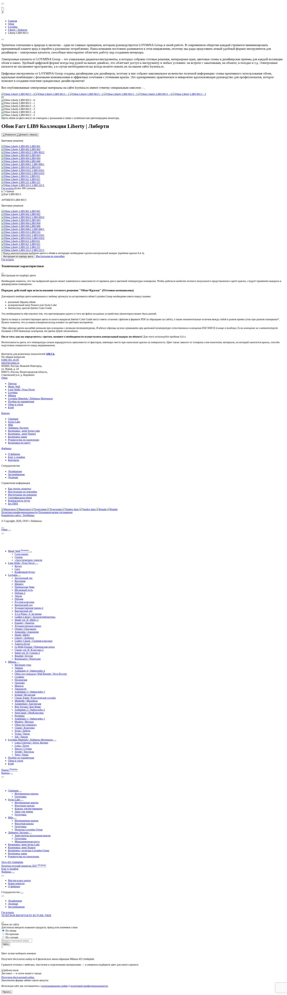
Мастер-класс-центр (19, 880)
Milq (10, 424)
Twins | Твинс (22, 733)
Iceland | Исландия (25, 694)
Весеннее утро (23, 664)
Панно (9, 770)
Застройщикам (16, 474)
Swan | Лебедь (22, 730)
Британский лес (24, 611)
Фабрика (6, 448)
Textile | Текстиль (24, 751)
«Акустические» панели (28, 560)
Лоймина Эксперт (18, 427)
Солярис (19, 676)
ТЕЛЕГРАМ (8, 915)
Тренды (12, 383)
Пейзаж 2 (20, 593)
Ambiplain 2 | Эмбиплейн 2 (30, 709)
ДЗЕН (47, 915)
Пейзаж (19, 599)
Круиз (18, 566)
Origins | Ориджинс (25, 629)
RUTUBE (38, 915)
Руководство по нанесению (23, 439)
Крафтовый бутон (25, 572)
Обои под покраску (26, 724)
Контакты (13, 460)
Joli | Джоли (21, 736)
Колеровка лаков (17, 436)
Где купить (7, 912)
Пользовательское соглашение (55, 512)
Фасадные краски (25, 805)
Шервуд (19, 584)
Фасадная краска (24, 823)
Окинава (20, 682)
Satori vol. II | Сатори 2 (27, 652)
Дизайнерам (15, 471)
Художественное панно (28, 626)
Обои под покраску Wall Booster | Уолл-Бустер (41, 673)
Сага (17, 569)
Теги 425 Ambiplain (12, 862)
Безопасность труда (19, 500)
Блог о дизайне (16, 457)
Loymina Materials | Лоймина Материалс (30, 398)
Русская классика (24, 602)
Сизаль (19, 557)
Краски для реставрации (28, 808)
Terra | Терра (21, 754)
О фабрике (14, 454)
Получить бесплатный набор (18, 977)
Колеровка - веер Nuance (22, 433)
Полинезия (21, 679)
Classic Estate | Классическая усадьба (35, 697)
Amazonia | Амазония (27, 632)
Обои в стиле (15, 404)
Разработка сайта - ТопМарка (17, 515)
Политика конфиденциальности (19, 512)
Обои (4, 377)
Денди (18, 596)
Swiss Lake (14, 421)
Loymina (12, 392)
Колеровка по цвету (19, 442)
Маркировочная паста (27, 841)
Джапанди (20, 688)
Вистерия (20, 581)
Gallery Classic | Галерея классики (33, 640)
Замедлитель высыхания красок (33, 835)
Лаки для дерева (24, 811)
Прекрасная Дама (24, 587)
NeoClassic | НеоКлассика (29, 712)
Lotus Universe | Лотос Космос (31, 742)
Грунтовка (20, 796)
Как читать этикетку (19, 488)
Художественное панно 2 (29, 608)
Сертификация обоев (20, 497)
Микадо (19, 685)
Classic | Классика (25, 727)
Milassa (12, 395)
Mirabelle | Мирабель (26, 700)
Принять (7, 992)
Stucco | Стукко (23, 748)
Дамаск (19, 667)
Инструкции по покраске (22, 494)
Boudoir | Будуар (24, 655)
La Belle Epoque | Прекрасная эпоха (35, 646)
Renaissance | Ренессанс (28, 658)
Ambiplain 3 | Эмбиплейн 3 (30, 691)
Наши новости (16, 883)
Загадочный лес (24, 578)
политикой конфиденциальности (89, 986)
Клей (11, 407)
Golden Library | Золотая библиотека (35, 617)
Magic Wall (14, 386)
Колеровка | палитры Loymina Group (28, 850)
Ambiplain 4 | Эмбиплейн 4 (30, 670)
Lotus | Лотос (22, 745)
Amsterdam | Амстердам (28, 703)
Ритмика (19, 715)
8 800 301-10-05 (10, 360)
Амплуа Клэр (22, 643)
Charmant (13, 418)
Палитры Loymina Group (29, 829)
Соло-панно (21, 554)
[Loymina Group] (1, 5)
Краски (5, 413)
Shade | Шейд (22, 634)
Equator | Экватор (24, 623)
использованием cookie (54, 986)
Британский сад (24, 605)
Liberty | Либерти (24, 637)
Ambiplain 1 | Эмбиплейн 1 (30, 718)
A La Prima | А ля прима (28, 614)
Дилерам (13, 477)
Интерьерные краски (26, 793)
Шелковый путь (24, 590)
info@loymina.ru (10, 363)
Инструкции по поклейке (22, 491)
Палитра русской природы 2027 (23, 865)
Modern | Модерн (24, 721)
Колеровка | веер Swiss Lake (24, 844)
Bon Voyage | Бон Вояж (28, 706)
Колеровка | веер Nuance (22, 847)
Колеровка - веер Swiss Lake (24, 430)
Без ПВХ (13, 503)
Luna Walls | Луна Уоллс (21, 389)
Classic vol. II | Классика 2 (29, 649)
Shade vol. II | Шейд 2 (27, 620)
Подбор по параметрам (21, 401)
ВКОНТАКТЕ (24, 915)
